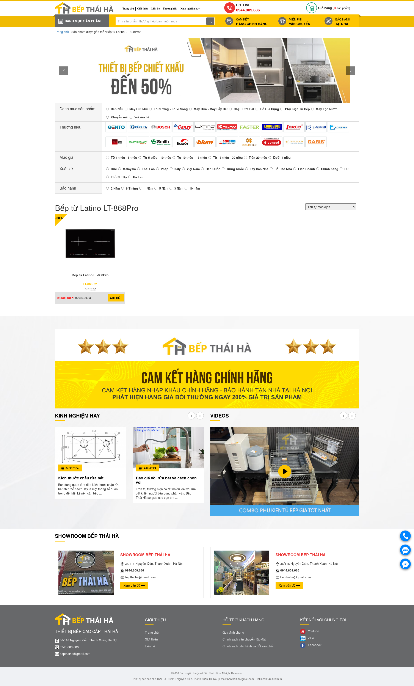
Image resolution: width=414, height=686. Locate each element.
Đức (114, 169)
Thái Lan (148, 169)
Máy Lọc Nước (326, 109)
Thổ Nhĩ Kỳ (119, 177)
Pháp (164, 169)
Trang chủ (128, 8)
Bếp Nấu (117, 109)
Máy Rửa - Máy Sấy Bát (211, 109)
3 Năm (178, 188)
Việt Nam (193, 169)
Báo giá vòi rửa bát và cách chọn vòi (166, 480)
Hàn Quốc (213, 169)
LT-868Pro (90, 284)
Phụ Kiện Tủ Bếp (297, 109)
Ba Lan (138, 177)
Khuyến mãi (119, 117)
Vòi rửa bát (142, 117)
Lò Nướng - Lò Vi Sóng (171, 109)
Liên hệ (155, 8)
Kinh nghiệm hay (190, 8)
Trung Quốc (235, 169)
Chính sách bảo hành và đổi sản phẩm (249, 646)
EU (346, 169)
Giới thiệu (142, 8)
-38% (59, 218)
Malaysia (129, 169)
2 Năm (115, 188)
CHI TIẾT (116, 298)
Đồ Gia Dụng (269, 109)
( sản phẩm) (334, 8)
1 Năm (148, 188)
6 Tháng (132, 188)
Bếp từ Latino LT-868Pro (90, 275)
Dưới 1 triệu (282, 157)
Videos (219, 415)
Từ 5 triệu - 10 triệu (157, 157)
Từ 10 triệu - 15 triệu (192, 157)
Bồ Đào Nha (283, 169)
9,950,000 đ (65, 298)
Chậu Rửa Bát (244, 109)
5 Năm (163, 188)
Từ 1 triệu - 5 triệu (124, 157)
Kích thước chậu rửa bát (81, 478)
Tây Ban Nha (259, 169)
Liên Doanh (306, 169)
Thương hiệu (170, 8)
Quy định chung (233, 632)
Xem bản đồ (132, 585)
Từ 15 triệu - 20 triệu (228, 157)
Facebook (314, 645)
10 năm (194, 188)
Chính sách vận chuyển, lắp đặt (244, 639)
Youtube (313, 631)
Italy (177, 169)
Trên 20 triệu (258, 157)
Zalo (310, 638)
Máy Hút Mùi (138, 109)
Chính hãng (329, 169)
